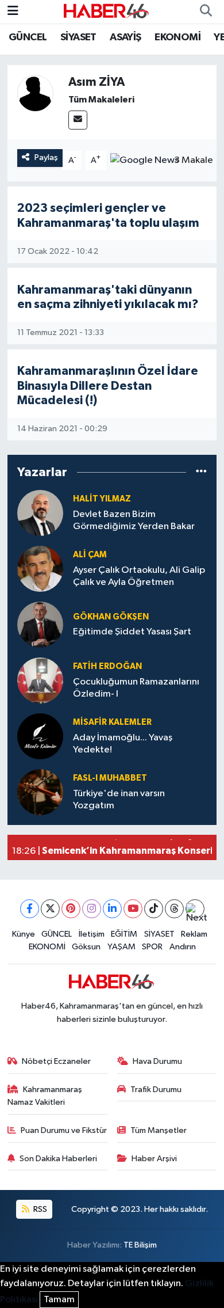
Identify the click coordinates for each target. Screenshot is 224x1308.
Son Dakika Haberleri (58, 1158)
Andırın (182, 946)
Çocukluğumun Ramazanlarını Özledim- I (136, 688)
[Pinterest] (70, 908)
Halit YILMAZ (102, 499)
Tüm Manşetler (158, 1130)
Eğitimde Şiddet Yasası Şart (132, 632)
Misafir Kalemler (112, 722)
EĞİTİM (124, 934)
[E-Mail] (77, 120)
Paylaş (46, 157)
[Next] (195, 908)
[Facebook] (29, 908)
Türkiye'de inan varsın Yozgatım (119, 800)
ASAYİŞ (125, 37)
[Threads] (174, 908)
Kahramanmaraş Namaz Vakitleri (45, 1096)
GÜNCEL (28, 37)
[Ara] (206, 11)
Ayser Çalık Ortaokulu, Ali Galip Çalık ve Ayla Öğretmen (139, 576)
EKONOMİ (177, 37)
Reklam (194, 934)
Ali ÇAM (90, 554)
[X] (50, 908)
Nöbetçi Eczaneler (56, 1061)
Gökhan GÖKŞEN (111, 617)
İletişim (92, 934)
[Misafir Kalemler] (40, 736)
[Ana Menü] (12, 11)
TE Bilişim (140, 1245)
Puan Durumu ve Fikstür (64, 1130)
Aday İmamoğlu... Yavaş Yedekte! (122, 744)
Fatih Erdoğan (107, 666)
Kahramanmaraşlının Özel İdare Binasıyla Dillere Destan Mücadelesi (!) (107, 385)
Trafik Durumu (155, 1089)
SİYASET (78, 37)
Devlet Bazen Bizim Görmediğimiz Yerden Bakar (134, 520)
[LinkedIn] (112, 908)
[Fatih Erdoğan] (40, 680)
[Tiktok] (153, 908)
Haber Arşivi (154, 1158)
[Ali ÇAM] (40, 568)
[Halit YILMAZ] (40, 513)
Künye (23, 934)
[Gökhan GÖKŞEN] (40, 624)
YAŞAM (121, 946)
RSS (39, 1209)
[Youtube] (132, 908)
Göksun (86, 946)
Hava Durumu (157, 1061)
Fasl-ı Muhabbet (110, 778)
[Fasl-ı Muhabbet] (40, 792)
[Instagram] (91, 908)
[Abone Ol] (144, 160)
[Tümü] (201, 472)
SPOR (152, 946)
